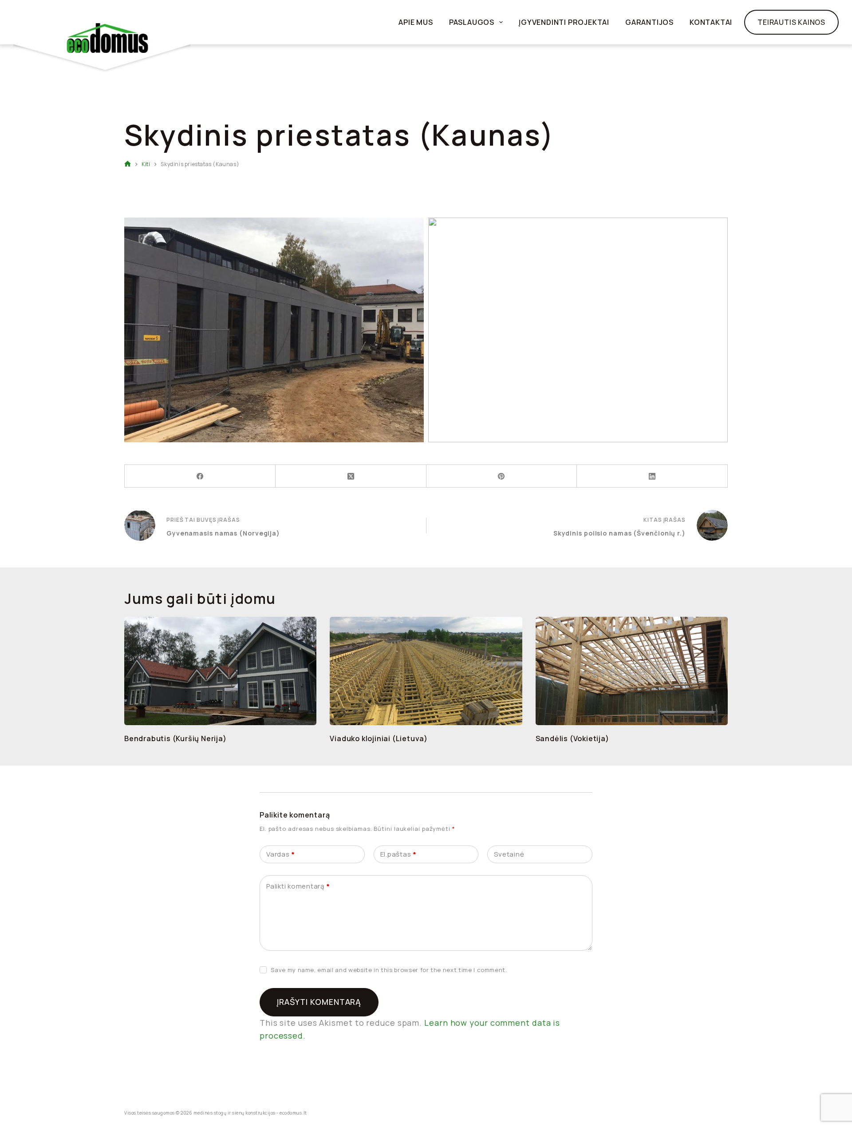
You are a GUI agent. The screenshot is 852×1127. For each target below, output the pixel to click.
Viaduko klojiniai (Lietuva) (379, 738)
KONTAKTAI (711, 22)
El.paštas (398, 854)
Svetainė (509, 854)
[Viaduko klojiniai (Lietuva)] (426, 671)
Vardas (280, 854)
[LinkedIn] (652, 476)
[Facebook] (200, 476)
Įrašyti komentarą (319, 1001)
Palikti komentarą (298, 886)
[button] (274, 330)
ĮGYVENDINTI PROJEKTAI (564, 22)
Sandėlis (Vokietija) (572, 738)
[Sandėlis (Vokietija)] (632, 671)
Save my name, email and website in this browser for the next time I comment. (389, 970)
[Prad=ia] (127, 164)
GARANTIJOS (649, 22)
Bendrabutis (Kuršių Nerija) (175, 738)
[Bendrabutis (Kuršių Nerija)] (220, 671)
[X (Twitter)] (351, 476)
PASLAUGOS (471, 22)
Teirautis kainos (791, 22)
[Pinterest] (501, 476)
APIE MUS (415, 22)
